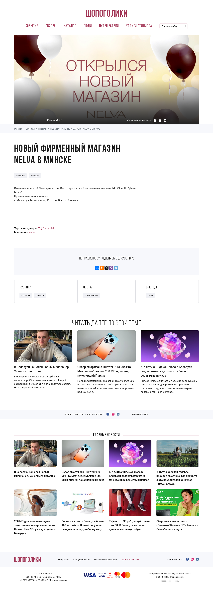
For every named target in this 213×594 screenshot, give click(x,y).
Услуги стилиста (139, 26)
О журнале (63, 559)
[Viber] (111, 268)
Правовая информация (105, 559)
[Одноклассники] (102, 268)
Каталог (70, 26)
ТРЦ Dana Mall (91, 295)
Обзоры (51, 26)
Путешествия (109, 26)
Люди (87, 26)
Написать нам (131, 559)
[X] (106, 268)
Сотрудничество (81, 559)
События (31, 26)
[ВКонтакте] (97, 268)
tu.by (177, 581)
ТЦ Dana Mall (46, 228)
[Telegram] (116, 268)
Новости (42, 129)
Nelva (32, 232)
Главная (18, 129)
